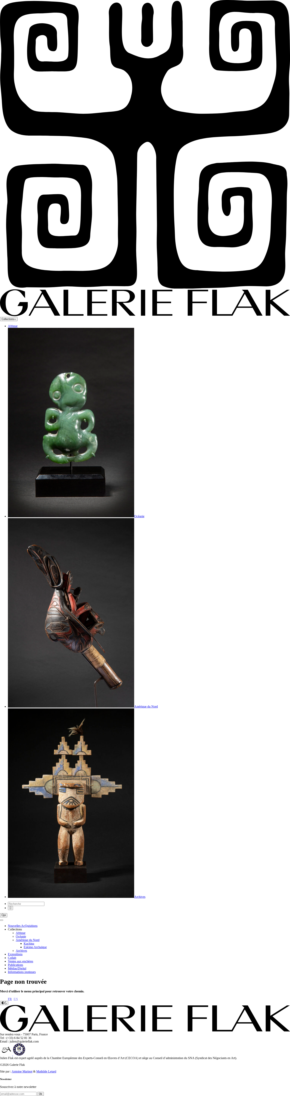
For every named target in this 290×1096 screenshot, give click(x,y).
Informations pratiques (22, 972)
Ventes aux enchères (20, 961)
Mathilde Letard (46, 1071)
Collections (8, 319)
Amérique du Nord (27, 940)
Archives (21, 950)
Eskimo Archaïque (35, 947)
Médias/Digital (17, 968)
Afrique (13, 326)
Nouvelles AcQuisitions (22, 925)
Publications (15, 965)
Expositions (15, 954)
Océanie (21, 936)
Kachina (29, 943)
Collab (12, 957)
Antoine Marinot (22, 1071)
